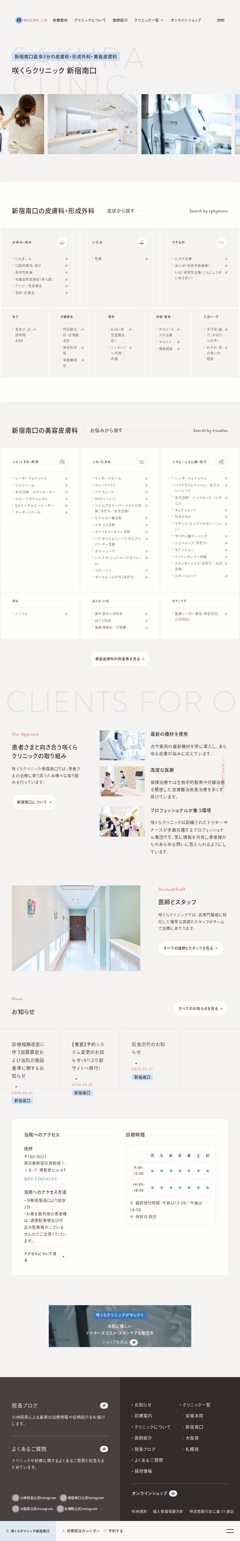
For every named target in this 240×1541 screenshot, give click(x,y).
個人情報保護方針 (168, 1511)
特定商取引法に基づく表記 (212, 1511)
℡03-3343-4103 (40, 1179)
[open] (230, 1531)
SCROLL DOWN (223, 776)
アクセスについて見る (40, 1257)
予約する (115, 1531)
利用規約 (139, 1511)
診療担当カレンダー (83, 1531)
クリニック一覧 (197, 1405)
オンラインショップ (149, 1493)
